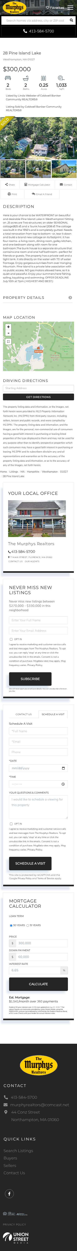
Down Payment (19, 950)
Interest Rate (18, 963)
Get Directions (38, 397)
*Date (13, 760)
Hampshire (33, 472)
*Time (12, 776)
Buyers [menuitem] (10, 1158)
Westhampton (50, 472)
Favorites (56, 7)
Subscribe (30, 679)
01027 (64, 472)
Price (13, 936)
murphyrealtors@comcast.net (39, 1104)
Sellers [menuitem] (10, 1165)
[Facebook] (9, 1193)
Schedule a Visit (53, 714)
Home (3, 472)
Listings (13, 472)
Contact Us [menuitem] (14, 1173)
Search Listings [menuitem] (18, 1150)
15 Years (35, 925)
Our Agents (32, 561)
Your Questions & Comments (29, 792)
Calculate (38, 984)
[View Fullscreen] (8, 342)
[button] (71, 20)
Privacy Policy (34, 665)
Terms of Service (45, 878)
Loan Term (16, 916)
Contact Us (15, 561)
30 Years (19, 925)
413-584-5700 (41, 31)
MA (22, 472)
